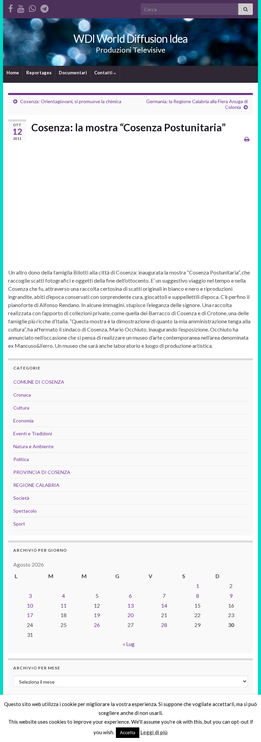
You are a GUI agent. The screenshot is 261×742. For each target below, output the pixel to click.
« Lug (129, 644)
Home (12, 72)
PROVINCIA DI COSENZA (41, 472)
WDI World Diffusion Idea (130, 38)
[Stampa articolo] (246, 139)
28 (164, 625)
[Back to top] (245, 726)
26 (97, 625)
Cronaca (22, 395)
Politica (21, 459)
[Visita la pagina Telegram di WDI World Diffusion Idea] (44, 7)
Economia (23, 420)
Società (21, 498)
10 (30, 605)
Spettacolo (25, 511)
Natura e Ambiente (33, 446)
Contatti (104, 72)
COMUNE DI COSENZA (38, 382)
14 (164, 605)
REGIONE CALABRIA (36, 485)
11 (63, 605)
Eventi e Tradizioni (32, 433)
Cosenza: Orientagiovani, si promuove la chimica (70, 101)
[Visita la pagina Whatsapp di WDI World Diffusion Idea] (32, 7)
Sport (19, 524)
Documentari (73, 72)
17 (30, 615)
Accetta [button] (127, 732)
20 (130, 615)
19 (97, 615)
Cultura (21, 408)
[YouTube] (20, 7)
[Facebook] (10, 7)
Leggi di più (154, 732)
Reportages (39, 72)
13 (130, 605)
